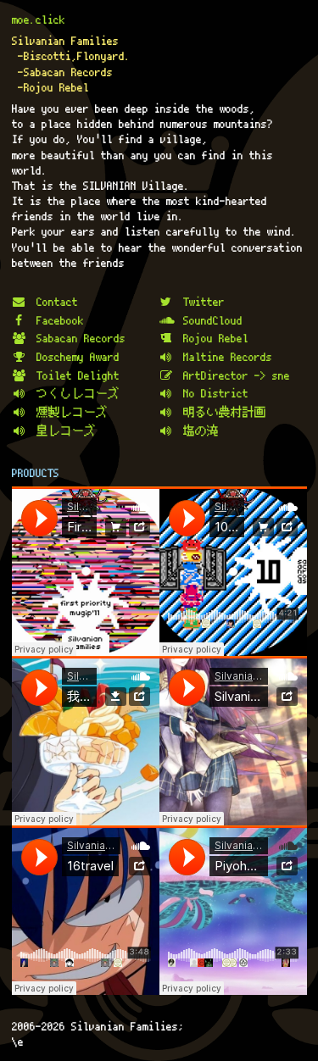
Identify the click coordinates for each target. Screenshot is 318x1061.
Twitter (204, 301)
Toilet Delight (78, 375)
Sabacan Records (81, 338)
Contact (57, 301)
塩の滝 (201, 430)
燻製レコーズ (72, 412)
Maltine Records (227, 357)
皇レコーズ (66, 430)
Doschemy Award (78, 357)
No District (215, 393)
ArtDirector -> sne (236, 375)
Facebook (60, 320)
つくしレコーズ (78, 393)
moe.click (38, 19)
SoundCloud (213, 320)
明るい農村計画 (224, 412)
